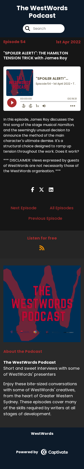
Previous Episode (45, 218)
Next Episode (24, 208)
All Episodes (61, 208)
